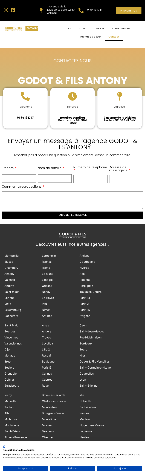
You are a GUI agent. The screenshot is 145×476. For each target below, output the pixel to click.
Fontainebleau (89, 407)
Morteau (47, 425)
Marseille (10, 401)
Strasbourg (11, 385)
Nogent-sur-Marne (92, 425)
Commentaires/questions (22, 187)
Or (69, 28)
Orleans (47, 285)
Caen (83, 325)
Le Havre (48, 298)
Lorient (9, 298)
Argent (83, 28)
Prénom (8, 168)
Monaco (9, 355)
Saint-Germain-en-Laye (95, 367)
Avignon (85, 316)
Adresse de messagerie (118, 169)
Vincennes (11, 337)
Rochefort (11, 316)
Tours (83, 349)
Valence (9, 279)
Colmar (9, 379)
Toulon (8, 407)
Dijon (7, 349)
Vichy (8, 395)
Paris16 (46, 367)
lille (82, 395)
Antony (9, 285)
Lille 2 (46, 349)
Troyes (46, 337)
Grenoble (10, 373)
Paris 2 (84, 304)
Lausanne (86, 431)
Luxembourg (12, 310)
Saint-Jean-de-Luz (92, 331)
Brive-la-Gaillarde (53, 395)
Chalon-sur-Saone (54, 401)
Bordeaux (86, 343)
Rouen (46, 385)
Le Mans (47, 273)
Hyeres (84, 267)
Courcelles (87, 373)
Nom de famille (50, 168)
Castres (47, 379)
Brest (7, 361)
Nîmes (46, 310)
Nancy (46, 291)
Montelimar (49, 419)
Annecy (9, 273)
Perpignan (86, 285)
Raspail (46, 355)
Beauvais (48, 431)
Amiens (84, 255)
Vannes (84, 413)
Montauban (49, 407)
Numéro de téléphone (90, 167)
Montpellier (11, 255)
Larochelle (49, 255)
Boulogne (48, 361)
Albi (7, 413)
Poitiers (85, 279)
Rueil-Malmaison (91, 337)
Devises (100, 28)
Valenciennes (13, 343)
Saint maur (11, 291)
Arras (45, 325)
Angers (46, 331)
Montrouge (11, 425)
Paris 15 (85, 310)
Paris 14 (85, 298)
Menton (85, 419)
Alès (82, 273)
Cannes (47, 373)
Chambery (11, 267)
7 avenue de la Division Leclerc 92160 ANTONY (61, 10)
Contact (113, 36)
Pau (44, 304)
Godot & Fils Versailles (94, 361)
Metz (7, 304)
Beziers (9, 367)
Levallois (48, 343)
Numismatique (121, 28)
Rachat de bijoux (90, 36)
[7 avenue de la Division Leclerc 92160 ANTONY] (41, 10)
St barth (85, 401)
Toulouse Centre (91, 291)
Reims (46, 267)
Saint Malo (11, 325)
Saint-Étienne (88, 385)
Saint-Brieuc (12, 431)
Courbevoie (87, 261)
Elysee (8, 261)
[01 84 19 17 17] (81, 10)
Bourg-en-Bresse (53, 413)
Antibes (47, 316)
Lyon (83, 379)
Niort (83, 355)
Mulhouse (10, 419)
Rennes (46, 261)
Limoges (47, 279)
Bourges (9, 331)
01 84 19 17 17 (94, 10)
